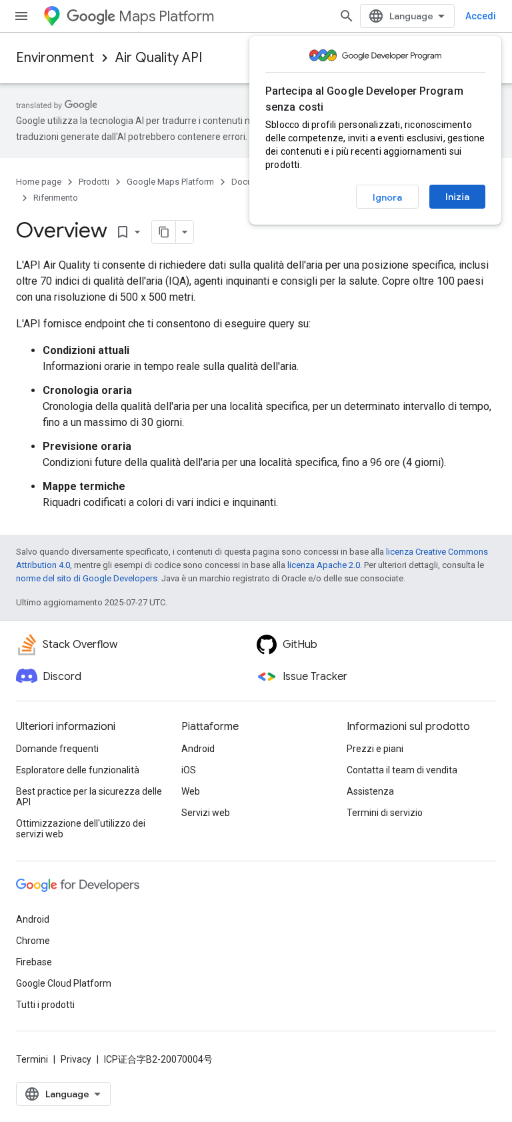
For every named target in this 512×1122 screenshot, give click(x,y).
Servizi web (205, 812)
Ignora (387, 197)
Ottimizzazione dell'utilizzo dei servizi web (80, 828)
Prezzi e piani (375, 748)
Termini (32, 1059)
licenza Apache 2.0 (323, 565)
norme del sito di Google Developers (86, 578)
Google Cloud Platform (63, 983)
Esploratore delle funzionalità (77, 770)
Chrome (33, 940)
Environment (55, 57)
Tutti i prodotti (45, 1004)
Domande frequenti (57, 748)
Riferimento (55, 198)
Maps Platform (166, 16)
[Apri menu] (21, 16)
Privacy (76, 1059)
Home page (38, 182)
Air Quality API (158, 57)
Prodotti (94, 182)
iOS (188, 770)
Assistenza (370, 791)
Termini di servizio (385, 812)
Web (190, 791)
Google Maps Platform (170, 182)
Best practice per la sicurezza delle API (89, 796)
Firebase (34, 962)
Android (198, 748)
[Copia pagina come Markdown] (164, 232)
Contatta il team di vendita (402, 770)
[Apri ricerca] (347, 16)
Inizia (457, 197)
